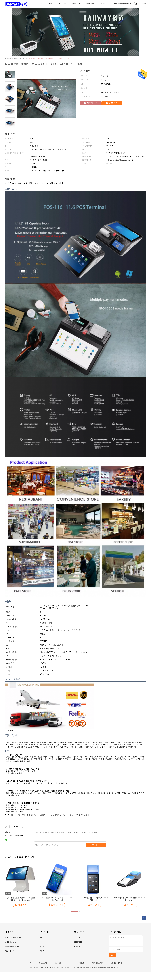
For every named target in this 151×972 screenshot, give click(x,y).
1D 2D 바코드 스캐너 (12, 942)
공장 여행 (76, 3)
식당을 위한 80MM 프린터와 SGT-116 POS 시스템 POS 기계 (48, 58)
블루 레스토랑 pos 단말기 (79, 815)
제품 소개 (43, 963)
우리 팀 (41, 951)
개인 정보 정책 (98, 963)
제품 (50, 3)
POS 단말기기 (10, 951)
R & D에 (77, 946)
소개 (40, 937)
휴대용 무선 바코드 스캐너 (14, 937)
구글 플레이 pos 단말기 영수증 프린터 (52, 815)
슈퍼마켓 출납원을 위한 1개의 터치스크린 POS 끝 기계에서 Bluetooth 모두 (20, 899)
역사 (40, 942)
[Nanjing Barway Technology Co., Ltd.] (16, 4)
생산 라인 (77, 937)
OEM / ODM (78, 942)
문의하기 (104, 3)
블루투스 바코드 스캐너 (13, 946)
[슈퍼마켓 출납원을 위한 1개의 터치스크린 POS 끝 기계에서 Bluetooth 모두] (21, 879)
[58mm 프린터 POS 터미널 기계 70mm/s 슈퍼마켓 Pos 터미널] (57, 879)
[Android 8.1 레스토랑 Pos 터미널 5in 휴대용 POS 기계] (93, 879)
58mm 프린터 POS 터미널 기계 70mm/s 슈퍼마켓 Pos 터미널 (57, 899)
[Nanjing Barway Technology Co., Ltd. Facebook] (144, 918)
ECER (118, 967)
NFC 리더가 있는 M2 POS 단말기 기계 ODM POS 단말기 (129, 899)
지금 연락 (113, 103)
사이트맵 (80, 963)
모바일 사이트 (116, 963)
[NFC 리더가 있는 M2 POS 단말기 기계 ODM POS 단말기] (129, 879)
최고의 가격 (91, 103)
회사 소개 (62, 3)
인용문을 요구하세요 (123, 3)
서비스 (41, 946)
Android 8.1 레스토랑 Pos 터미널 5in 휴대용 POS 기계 (93, 899)
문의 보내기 (96, 845)
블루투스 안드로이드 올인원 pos (23, 815)
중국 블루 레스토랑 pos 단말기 (41, 967)
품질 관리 (90, 3)
